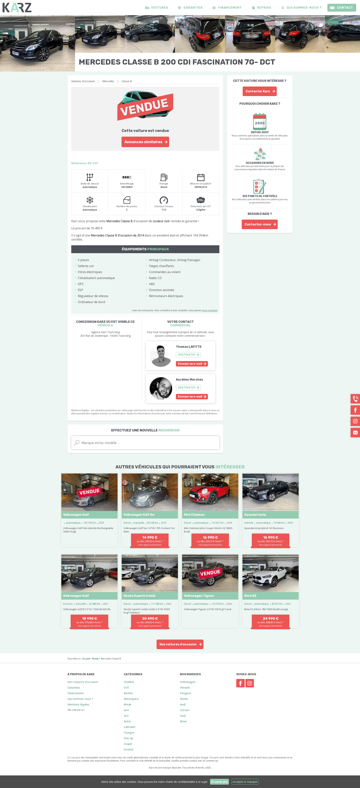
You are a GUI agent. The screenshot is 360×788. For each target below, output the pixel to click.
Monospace (131, 699)
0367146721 (186, 354)
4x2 (126, 715)
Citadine (129, 682)
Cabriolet (129, 727)
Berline (128, 693)
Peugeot (185, 693)
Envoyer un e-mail (190, 363)
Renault (185, 687)
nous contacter (210, 310)
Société (128, 749)
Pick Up (128, 738)
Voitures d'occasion (83, 81)
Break (127, 704)
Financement (230, 7)
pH (83, 709)
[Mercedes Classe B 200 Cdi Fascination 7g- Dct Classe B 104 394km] (37, 43)
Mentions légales (78, 704)
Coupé (128, 744)
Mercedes (108, 81)
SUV (126, 687)
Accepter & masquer (245, 781)
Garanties (193, 7)
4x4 (126, 710)
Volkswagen (187, 682)
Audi (182, 704)
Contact (345, 7)
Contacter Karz (258, 91)
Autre (127, 721)
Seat (183, 715)
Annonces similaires (143, 142)
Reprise (264, 7)
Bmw (183, 721)
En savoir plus (219, 781)
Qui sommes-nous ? (304, 7)
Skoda (184, 699)
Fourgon (129, 732)
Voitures (159, 7)
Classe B (127, 81)
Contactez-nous (258, 224)
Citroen (184, 710)
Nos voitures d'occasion (178, 644)
